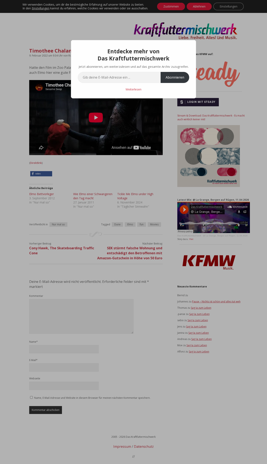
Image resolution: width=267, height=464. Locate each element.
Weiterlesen (133, 89)
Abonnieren (175, 77)
